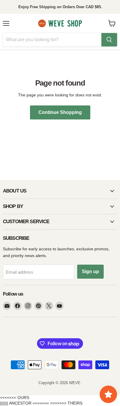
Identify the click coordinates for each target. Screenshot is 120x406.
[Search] (109, 39)
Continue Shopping (60, 112)
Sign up (90, 271)
